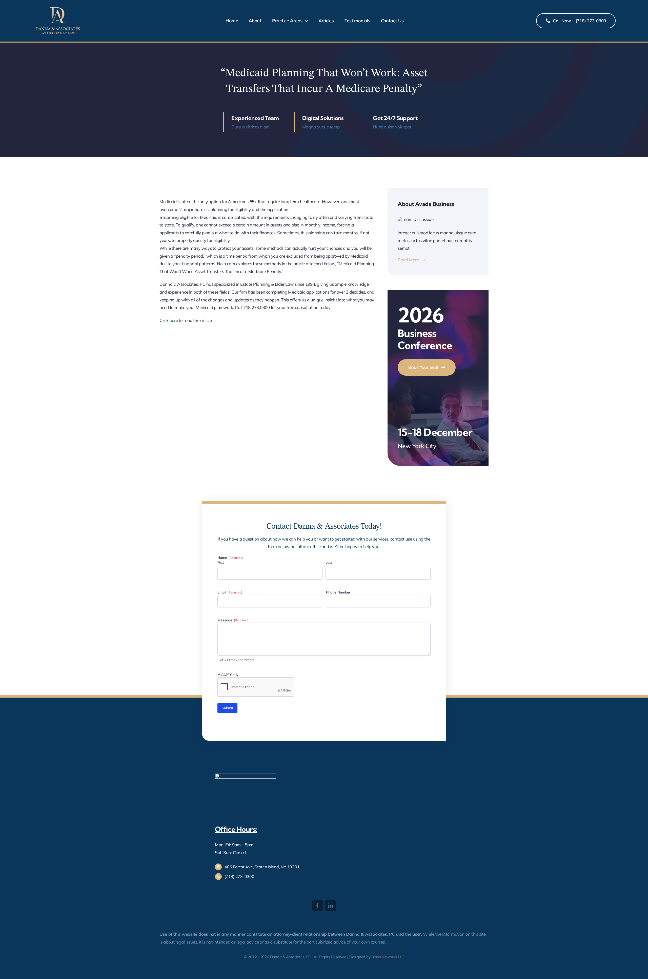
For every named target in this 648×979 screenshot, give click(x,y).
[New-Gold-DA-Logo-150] (57, 7)
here (174, 320)
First (220, 562)
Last (329, 562)
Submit (227, 708)
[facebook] (317, 905)
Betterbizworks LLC (387, 956)
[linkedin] (330, 905)
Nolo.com (226, 263)
